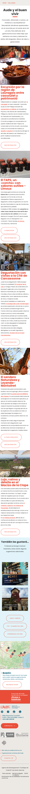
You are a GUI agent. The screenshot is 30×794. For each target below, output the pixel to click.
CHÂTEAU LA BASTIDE (12, 605)
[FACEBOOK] (8, 711)
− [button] (2, 646)
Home (4, 2)
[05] (23, 655)
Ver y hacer (11, 2)
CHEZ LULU (8, 580)
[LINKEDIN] (20, 711)
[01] (7, 650)
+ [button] (2, 643)
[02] (11, 656)
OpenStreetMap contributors (24, 668)
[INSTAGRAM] (2, 711)
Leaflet (11, 668)
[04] (19, 655)
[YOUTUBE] (14, 711)
